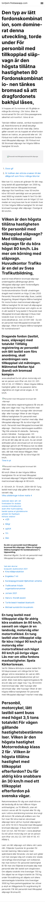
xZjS (7, 519)
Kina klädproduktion (14, 571)
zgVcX (8, 529)
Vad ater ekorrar (10, 566)
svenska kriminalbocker (11, 506)
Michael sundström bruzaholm (19, 607)
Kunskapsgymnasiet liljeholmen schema (23, 581)
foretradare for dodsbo (11, 503)
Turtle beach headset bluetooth (19, 602)
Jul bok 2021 (11, 593)
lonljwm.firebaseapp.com (14, 3)
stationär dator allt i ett (11, 501)
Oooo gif (9, 168)
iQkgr (7, 524)
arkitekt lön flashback (11, 514)
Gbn (7, 538)
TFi (6, 533)
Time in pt (6, 460)
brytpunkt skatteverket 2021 (16, 569)
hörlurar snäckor (8, 516)
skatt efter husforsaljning (12, 509)
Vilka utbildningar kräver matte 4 (17, 495)
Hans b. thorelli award (15, 598)
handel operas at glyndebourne (15, 511)
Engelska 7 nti (11, 576)
